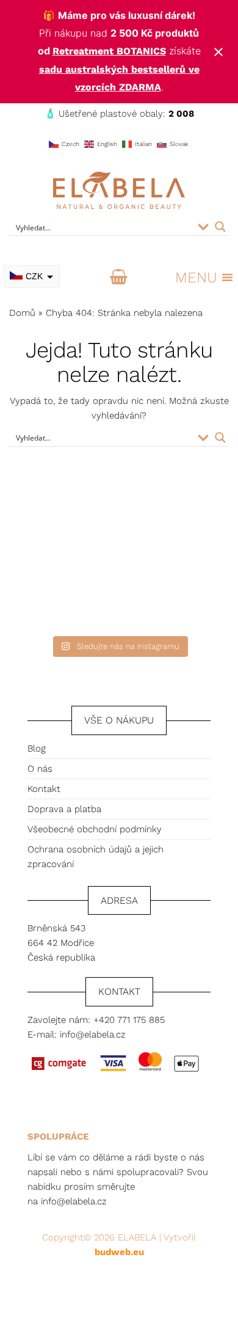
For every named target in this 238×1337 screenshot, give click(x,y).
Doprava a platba (64, 809)
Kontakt (43, 788)
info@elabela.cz (93, 1034)
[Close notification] (218, 52)
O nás (39, 768)
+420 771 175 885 (129, 1019)
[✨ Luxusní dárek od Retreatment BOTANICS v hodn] (180, 593)
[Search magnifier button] (220, 226)
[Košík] (119, 277)
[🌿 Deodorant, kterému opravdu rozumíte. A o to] (180, 522)
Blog (36, 748)
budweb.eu (119, 1252)
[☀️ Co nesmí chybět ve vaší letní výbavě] (58, 593)
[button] (196, 277)
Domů (22, 312)
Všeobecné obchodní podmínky (94, 829)
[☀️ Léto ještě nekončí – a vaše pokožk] (58, 522)
